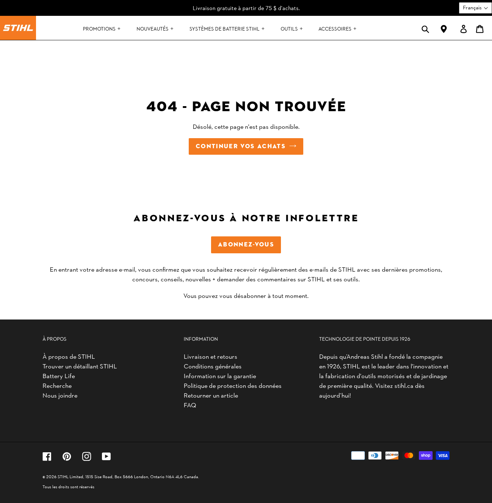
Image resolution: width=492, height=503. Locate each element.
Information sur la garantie (220, 375)
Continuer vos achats (241, 146)
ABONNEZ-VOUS (246, 244)
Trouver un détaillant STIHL (80, 365)
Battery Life (59, 375)
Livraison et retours (210, 356)
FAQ (190, 404)
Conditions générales (213, 365)
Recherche (57, 385)
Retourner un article (211, 394)
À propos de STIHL (69, 356)
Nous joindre (60, 394)
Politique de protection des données (233, 385)
